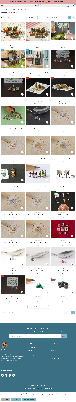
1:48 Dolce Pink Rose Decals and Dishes (38, 159)
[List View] (73, 17)
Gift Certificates (55, 358)
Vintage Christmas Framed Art (63, 243)
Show (22, 17)
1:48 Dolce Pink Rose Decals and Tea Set (63, 129)
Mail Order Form (55, 363)
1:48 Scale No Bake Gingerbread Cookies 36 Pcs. (13, 130)
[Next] (73, 312)
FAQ (52, 347)
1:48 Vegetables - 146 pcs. (13, 45)
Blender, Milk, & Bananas (13, 270)
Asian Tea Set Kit (63, 298)
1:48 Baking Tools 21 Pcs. (63, 215)
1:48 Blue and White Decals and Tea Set (38, 215)
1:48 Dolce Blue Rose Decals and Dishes (63, 159)
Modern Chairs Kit (63, 187)
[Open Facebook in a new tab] (2, 375)
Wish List (53, 355)
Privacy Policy (17, 396)
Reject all (15, 399)
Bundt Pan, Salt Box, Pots (13, 298)
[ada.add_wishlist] (22, 38)
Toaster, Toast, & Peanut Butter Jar (63, 270)
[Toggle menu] (2, 5)
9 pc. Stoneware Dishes (13, 101)
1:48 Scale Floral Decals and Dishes (38, 243)
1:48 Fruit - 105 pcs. (38, 45)
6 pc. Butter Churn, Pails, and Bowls (38, 101)
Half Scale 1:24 (29, 353)
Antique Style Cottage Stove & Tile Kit (38, 73)
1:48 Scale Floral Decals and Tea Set (13, 243)
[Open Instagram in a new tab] (6, 375)
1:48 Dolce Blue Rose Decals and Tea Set (13, 159)
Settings (5, 399)
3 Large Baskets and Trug (63, 101)
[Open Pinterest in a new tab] (10, 375)
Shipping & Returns (55, 350)
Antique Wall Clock (13, 187)
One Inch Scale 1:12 (30, 350)
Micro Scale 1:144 (30, 355)
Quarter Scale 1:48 (30, 347)
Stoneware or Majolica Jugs (63, 73)
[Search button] (8, 5)
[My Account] (68, 5)
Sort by (42, 17)
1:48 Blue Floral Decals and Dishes (13, 215)
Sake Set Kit (38, 298)
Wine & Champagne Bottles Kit (38, 187)
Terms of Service (55, 361)
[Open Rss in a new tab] (13, 375)
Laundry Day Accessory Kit (63, 45)
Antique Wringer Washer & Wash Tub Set (13, 73)
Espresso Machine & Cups (38, 270)
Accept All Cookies (29, 399)
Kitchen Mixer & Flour (38, 129)
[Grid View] (69, 17)
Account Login (54, 353)
